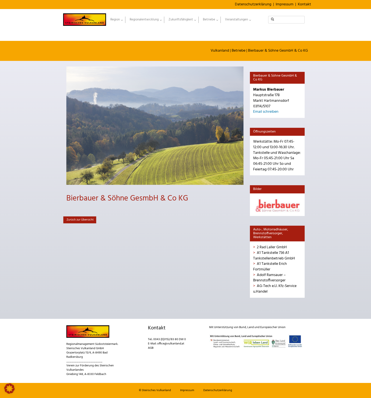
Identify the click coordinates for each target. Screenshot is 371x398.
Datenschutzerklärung (253, 4)
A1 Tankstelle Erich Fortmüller (270, 267)
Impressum (284, 4)
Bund (242, 327)
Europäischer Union (273, 327)
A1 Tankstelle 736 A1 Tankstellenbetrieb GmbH (274, 256)
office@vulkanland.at (170, 343)
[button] (9, 388)
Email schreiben (265, 112)
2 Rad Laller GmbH (272, 247)
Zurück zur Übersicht (80, 219)
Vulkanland (220, 51)
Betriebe (238, 51)
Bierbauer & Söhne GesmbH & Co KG (278, 51)
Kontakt (304, 4)
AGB (151, 348)
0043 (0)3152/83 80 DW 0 (169, 339)
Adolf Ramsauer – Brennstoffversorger (269, 278)
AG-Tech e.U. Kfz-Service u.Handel (274, 289)
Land (250, 327)
